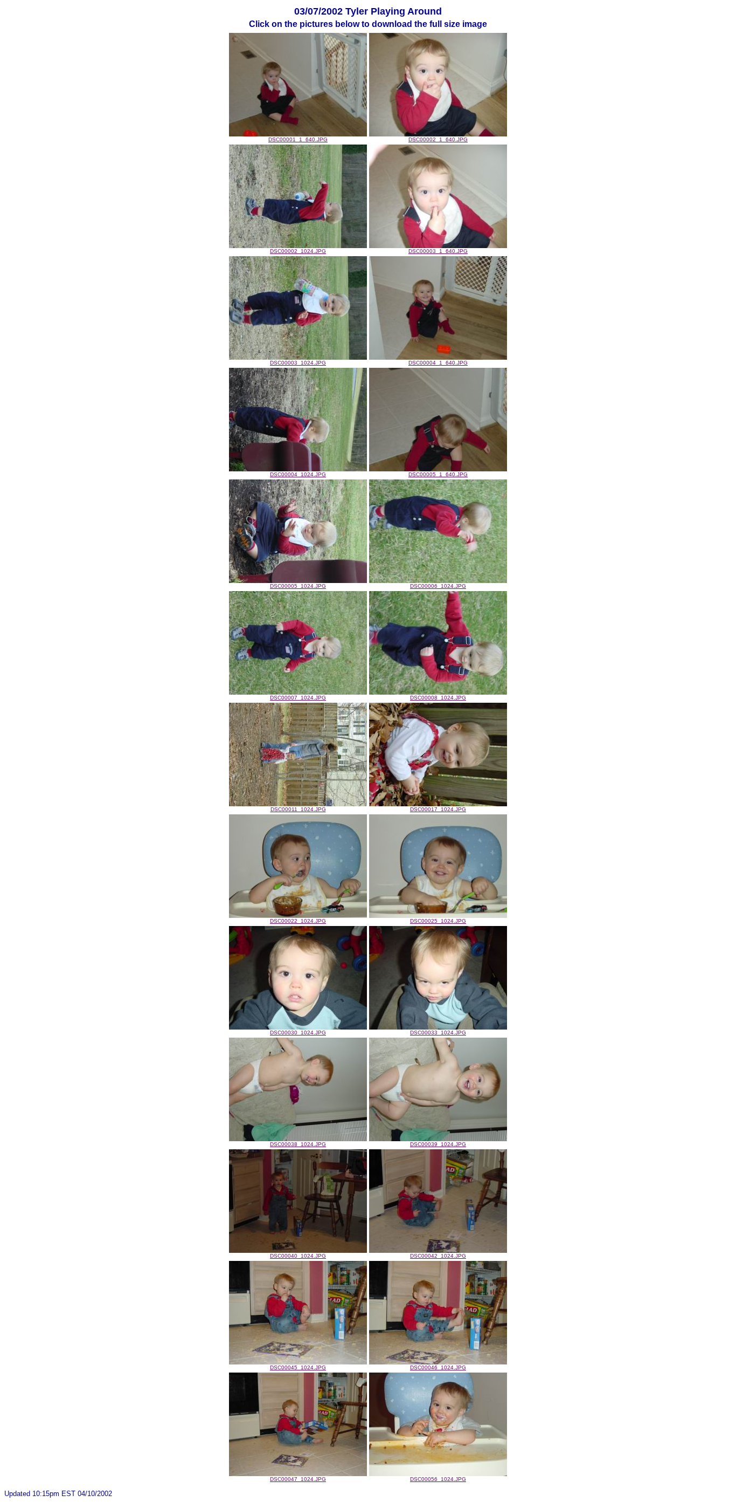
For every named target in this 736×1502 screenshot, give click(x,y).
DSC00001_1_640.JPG (298, 139)
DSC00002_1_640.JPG (438, 139)
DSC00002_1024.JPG (298, 251)
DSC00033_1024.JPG (438, 1032)
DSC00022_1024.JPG (298, 921)
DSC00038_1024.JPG (298, 1144)
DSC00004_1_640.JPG (438, 363)
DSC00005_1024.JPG (298, 586)
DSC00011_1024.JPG (298, 809)
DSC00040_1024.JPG (298, 1256)
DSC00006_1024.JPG (438, 586)
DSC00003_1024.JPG (298, 363)
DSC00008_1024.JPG (438, 698)
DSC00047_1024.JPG (298, 1479)
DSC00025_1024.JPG (438, 921)
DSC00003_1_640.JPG (438, 251)
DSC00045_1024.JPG (298, 1367)
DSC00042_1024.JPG (438, 1256)
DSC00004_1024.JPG (298, 474)
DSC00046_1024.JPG (438, 1367)
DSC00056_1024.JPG (438, 1479)
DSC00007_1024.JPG (298, 698)
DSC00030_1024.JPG (298, 1032)
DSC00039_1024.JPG (438, 1144)
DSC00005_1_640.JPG (438, 474)
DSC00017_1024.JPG (438, 809)
